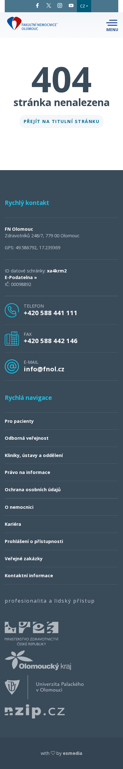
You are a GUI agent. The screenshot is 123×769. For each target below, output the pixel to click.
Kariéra (13, 524)
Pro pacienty (19, 421)
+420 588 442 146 (51, 340)
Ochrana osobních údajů (33, 489)
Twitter (49, 5)
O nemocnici (19, 507)
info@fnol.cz (44, 369)
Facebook (37, 5)
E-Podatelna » (21, 277)
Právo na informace (27, 472)
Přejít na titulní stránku (62, 121)
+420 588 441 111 (51, 312)
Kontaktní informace (29, 575)
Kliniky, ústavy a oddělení (34, 455)
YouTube (71, 5)
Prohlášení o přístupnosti (34, 541)
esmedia (72, 753)
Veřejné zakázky (24, 559)
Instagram (60, 5)
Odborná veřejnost (27, 438)
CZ (82, 6)
